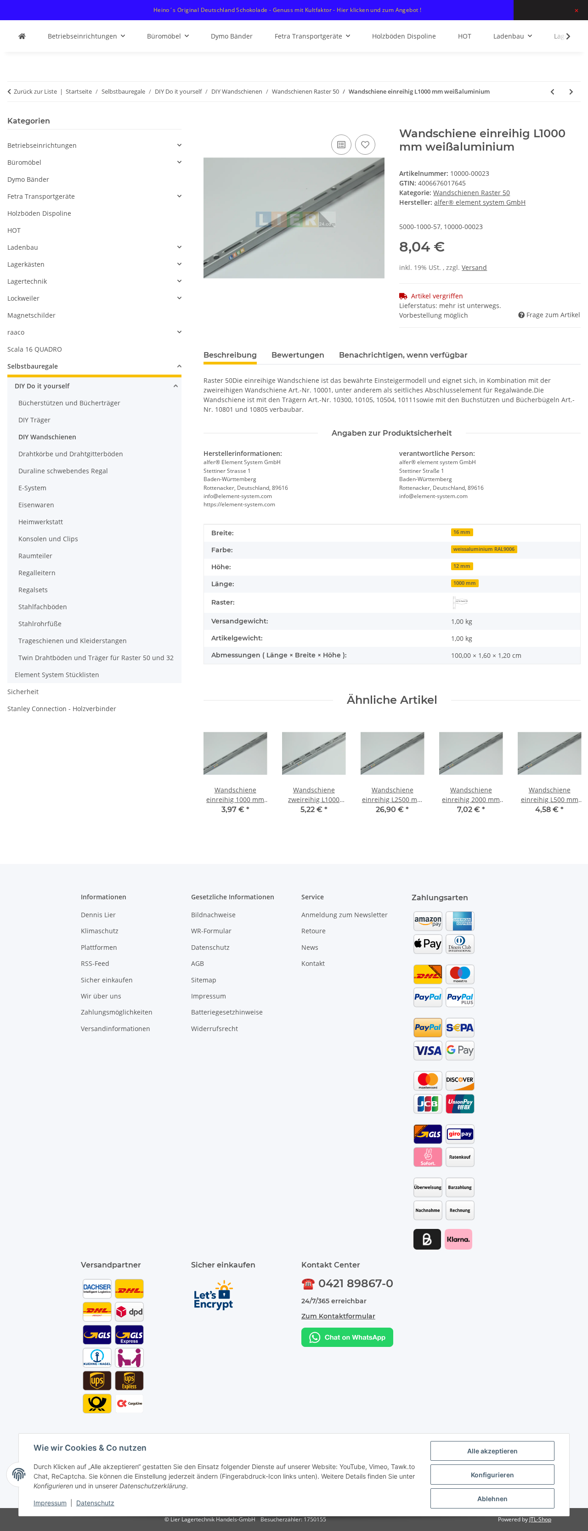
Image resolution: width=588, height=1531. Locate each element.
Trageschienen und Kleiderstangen (72, 640)
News (309, 947)
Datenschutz (95, 1503)
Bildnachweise (213, 914)
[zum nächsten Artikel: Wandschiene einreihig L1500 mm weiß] (571, 91)
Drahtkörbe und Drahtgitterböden (70, 453)
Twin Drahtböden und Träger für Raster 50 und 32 (96, 657)
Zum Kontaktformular (338, 1316)
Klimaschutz (100, 930)
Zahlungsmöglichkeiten (117, 1012)
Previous (218, 774)
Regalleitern (37, 572)
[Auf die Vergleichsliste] (341, 145)
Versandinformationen (115, 1028)
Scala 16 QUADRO (34, 349)
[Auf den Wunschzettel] (365, 145)
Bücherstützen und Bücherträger (69, 402)
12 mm (461, 566)
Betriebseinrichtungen (42, 145)
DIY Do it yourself (42, 385)
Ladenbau (22, 247)
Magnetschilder (31, 315)
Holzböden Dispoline (39, 213)
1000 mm (464, 583)
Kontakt (313, 963)
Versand (474, 267)
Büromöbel (24, 162)
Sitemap (203, 980)
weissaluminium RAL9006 (483, 549)
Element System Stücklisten (57, 674)
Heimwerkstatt (40, 521)
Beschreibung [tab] (230, 355)
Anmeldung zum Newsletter (344, 914)
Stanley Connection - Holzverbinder (61, 708)
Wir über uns (101, 996)
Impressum (50, 1503)
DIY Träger (34, 419)
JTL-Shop (540, 1519)
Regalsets (33, 589)
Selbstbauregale (32, 366)
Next (565, 774)
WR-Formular (211, 930)
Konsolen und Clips (48, 538)
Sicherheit (23, 691)
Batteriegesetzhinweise (227, 1012)
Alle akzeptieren (492, 1451)
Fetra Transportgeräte (41, 196)
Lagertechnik (27, 281)
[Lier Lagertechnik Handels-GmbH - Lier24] (22, 36)
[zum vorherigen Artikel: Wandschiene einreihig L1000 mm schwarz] (552, 91)
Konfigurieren (492, 1475)
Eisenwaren (36, 504)
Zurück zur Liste (35, 91)
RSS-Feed (95, 963)
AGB (197, 963)
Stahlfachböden (42, 606)
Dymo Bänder (28, 179)
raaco (15, 332)
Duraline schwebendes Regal (63, 470)
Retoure (313, 930)
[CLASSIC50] (460, 602)
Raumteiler (35, 555)
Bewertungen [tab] (297, 355)
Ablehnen (492, 1499)
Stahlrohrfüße (40, 623)
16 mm (461, 532)
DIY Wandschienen (47, 436)
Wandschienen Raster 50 (471, 192)
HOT (14, 230)
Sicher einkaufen (107, 980)
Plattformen (99, 947)
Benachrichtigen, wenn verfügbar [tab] (403, 355)
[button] (562, 36)
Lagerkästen (26, 264)
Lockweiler (23, 298)
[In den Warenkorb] (211, 122)
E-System (32, 487)
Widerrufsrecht (214, 1028)
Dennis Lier (98, 914)
